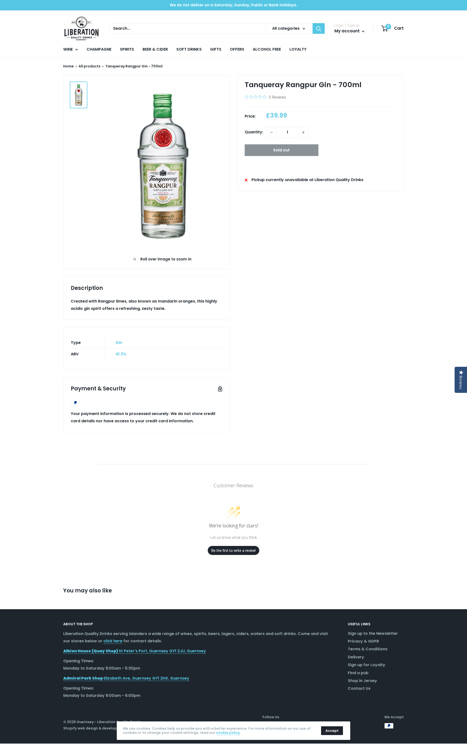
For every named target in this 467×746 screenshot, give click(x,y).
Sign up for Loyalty (366, 665)
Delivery (356, 657)
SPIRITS (127, 49)
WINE (68, 49)
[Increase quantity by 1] (303, 132)
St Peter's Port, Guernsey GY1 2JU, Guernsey (134, 651)
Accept (332, 730)
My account (347, 31)
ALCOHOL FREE (267, 49)
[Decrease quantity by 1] (271, 132)
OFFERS (237, 49)
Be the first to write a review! (233, 550)
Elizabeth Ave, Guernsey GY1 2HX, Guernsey (126, 678)
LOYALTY (297, 49)
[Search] (319, 28)
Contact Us (359, 688)
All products (89, 66)
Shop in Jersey (362, 680)
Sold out (281, 150)
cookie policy (228, 732)
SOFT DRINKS (189, 49)
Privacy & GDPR (363, 641)
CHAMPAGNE (99, 49)
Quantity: (254, 132)
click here (112, 641)
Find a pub (358, 673)
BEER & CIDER (155, 49)
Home (68, 66)
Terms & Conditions (367, 649)
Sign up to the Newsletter (373, 633)
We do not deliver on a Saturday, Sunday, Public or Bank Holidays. (233, 5)
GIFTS (215, 49)
